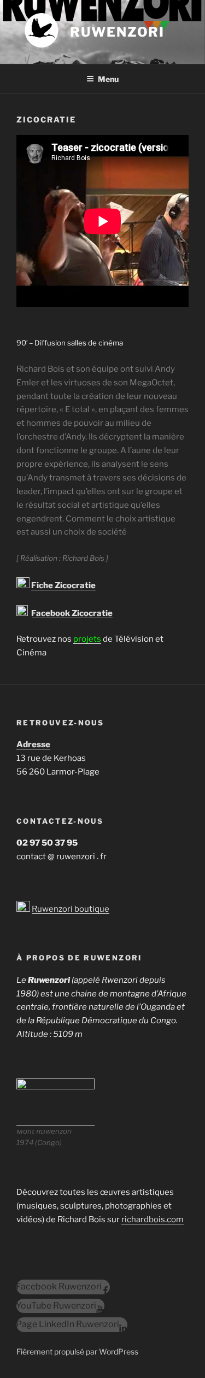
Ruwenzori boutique (70, 909)
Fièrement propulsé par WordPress (77, 1351)
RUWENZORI (117, 32)
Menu (108, 79)
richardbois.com (152, 1219)
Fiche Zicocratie (63, 585)
